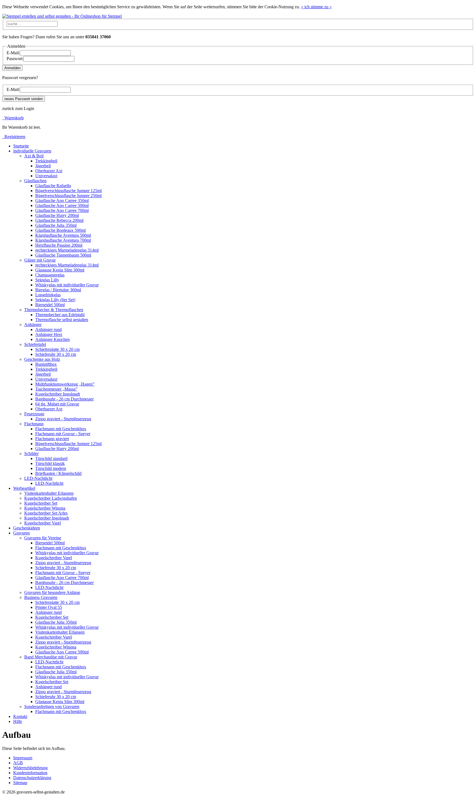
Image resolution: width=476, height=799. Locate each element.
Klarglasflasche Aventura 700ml (63, 240)
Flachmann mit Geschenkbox (60, 428)
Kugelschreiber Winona (44, 508)
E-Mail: (13, 52)
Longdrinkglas (48, 294)
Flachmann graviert (52, 438)
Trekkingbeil (46, 160)
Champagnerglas (49, 275)
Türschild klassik (50, 463)
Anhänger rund (48, 329)
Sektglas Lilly (47, 280)
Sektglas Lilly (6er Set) (55, 299)
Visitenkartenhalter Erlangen (49, 493)
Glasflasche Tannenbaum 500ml (63, 255)
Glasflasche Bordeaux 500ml (60, 230)
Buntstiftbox (46, 364)
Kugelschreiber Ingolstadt (57, 394)
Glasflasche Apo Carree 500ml (62, 205)
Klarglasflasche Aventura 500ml (63, 235)
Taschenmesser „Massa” (56, 389)
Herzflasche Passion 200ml (58, 245)
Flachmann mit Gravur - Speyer (62, 433)
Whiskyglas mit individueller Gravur (67, 285)
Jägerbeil (43, 165)
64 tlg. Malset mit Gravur (57, 404)
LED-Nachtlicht (49, 483)
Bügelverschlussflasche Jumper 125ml (68, 190)
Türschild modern (50, 468)
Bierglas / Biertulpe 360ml (58, 289)
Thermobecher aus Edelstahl (60, 314)
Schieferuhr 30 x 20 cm (55, 354)
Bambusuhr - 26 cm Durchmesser (64, 399)
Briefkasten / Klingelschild (58, 473)
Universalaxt (46, 175)
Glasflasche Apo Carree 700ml (62, 210)
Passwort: (15, 58)
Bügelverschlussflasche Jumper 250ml (68, 195)
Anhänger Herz (48, 334)
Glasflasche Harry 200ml (57, 215)
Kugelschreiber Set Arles (45, 513)
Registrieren (13, 136)
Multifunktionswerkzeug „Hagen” (64, 384)
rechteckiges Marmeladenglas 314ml (67, 250)
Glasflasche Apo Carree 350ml (62, 200)
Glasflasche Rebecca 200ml (59, 220)
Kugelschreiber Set (40, 503)
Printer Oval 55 (48, 607)
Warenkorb (13, 117)
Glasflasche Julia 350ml (56, 225)
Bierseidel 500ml (50, 304)
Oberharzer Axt (48, 170)
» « (316, 6)
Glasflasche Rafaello (53, 185)
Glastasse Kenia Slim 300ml (59, 270)
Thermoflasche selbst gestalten (61, 319)
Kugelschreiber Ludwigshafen (50, 498)
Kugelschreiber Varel (42, 523)
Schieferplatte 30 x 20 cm (57, 349)
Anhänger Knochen (52, 339)
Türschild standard (51, 458)
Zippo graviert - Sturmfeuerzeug (63, 418)
